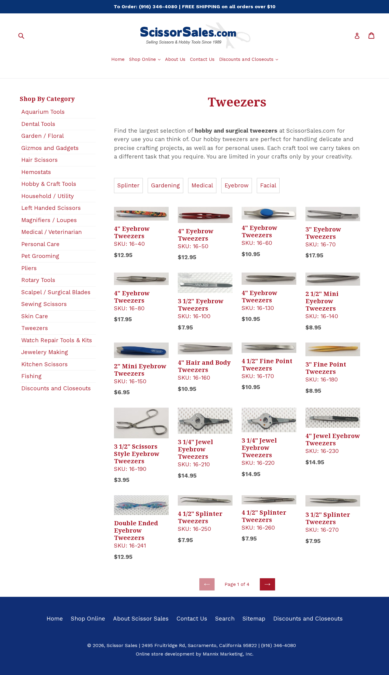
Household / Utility (47, 196)
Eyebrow (237, 185)
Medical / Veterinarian (51, 231)
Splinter (128, 185)
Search (225, 618)
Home (118, 59)
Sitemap (254, 618)
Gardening (165, 185)
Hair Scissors (39, 159)
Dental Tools (38, 123)
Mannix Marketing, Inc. (228, 654)
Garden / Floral (42, 135)
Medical (202, 185)
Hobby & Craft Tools (48, 183)
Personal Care (40, 244)
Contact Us (202, 59)
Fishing (31, 376)
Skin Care (34, 316)
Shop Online (145, 59)
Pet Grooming (40, 255)
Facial (268, 185)
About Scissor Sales (141, 618)
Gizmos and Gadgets (50, 147)
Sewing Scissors (44, 304)
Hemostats (36, 172)
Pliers (29, 268)
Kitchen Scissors (44, 364)
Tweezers (34, 328)
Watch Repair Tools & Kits (56, 340)
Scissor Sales (122, 645)
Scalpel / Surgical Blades (56, 292)
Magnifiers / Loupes (49, 220)
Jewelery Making (44, 352)
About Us (175, 59)
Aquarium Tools (43, 111)
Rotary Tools (38, 280)
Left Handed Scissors (51, 207)
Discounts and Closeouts (249, 59)
